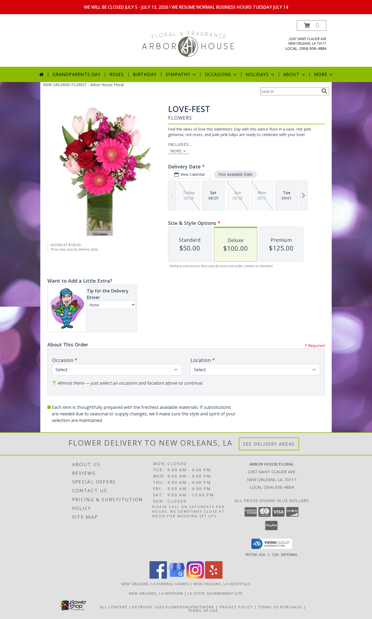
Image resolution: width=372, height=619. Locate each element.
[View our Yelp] (213, 577)
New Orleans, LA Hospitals (222, 583)
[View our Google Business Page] (176, 577)
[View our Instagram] (195, 577)
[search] (324, 91)
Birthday (144, 74)
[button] (311, 25)
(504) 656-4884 (312, 48)
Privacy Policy (236, 607)
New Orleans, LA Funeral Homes (155, 583)
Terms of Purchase (280, 607)
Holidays (257, 74)
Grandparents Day (76, 74)
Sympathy (178, 74)
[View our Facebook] (158, 577)
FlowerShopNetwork (190, 607)
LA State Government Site (215, 593)
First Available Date (235, 174)
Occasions (218, 74)
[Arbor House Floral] (188, 43)
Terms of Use (203, 610)
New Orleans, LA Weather (156, 593)
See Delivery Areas (269, 444)
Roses (116, 74)
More (320, 74)
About (291, 74)
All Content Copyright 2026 (132, 607)
